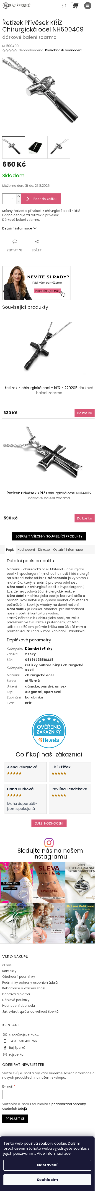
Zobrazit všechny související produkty (49, 536)
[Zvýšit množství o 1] (18, 196)
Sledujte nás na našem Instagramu (50, 853)
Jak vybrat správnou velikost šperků (30, 1011)
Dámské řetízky (38, 648)
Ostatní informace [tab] (68, 549)
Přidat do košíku (44, 199)
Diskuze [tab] (44, 549)
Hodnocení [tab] (26, 549)
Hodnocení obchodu (18, 1005)
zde (67, 1153)
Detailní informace (17, 228)
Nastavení (47, 1165)
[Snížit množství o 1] (18, 201)
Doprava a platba (16, 994)
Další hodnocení (49, 823)
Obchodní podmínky (18, 976)
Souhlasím (47, 1179)
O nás (7, 965)
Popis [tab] (10, 549)
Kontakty (9, 971)
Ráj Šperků (17, 1047)
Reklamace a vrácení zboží (23, 988)
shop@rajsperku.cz (24, 1034)
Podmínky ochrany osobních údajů (30, 982)
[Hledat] (63, 5)
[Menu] (87, 5)
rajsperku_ (17, 1054)
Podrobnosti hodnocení (63, 50)
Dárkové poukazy (15, 1000)
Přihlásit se (15, 1118)
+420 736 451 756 (23, 1041)
